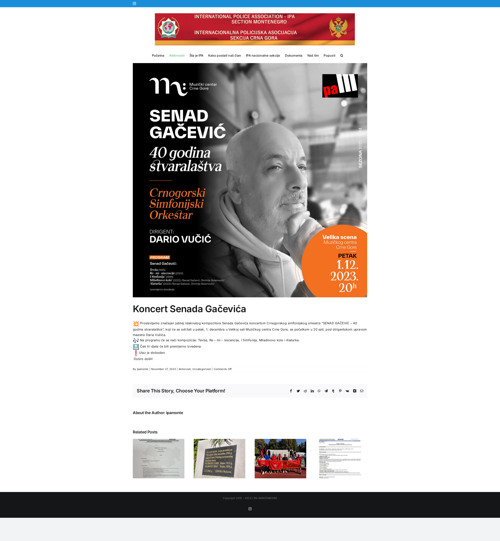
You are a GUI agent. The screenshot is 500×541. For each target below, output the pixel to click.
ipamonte (142, 369)
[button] (341, 55)
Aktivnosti (185, 369)
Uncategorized (201, 369)
